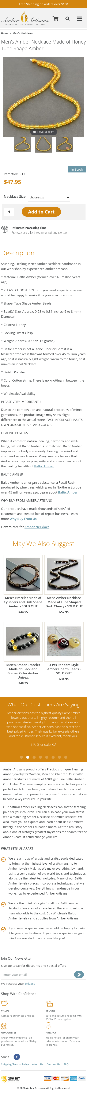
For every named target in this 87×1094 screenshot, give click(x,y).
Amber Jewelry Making (24, 868)
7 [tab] (59, 757)
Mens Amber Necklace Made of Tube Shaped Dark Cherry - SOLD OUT (64, 602)
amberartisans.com (25, 18)
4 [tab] (40, 757)
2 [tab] (28, 757)
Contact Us (53, 1064)
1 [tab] (21, 757)
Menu (80, 18)
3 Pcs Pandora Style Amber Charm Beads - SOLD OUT (64, 669)
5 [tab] (47, 757)
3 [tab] (34, 757)
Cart (56, 18)
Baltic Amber (44, 466)
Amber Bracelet (65, 817)
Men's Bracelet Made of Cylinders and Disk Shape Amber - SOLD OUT (23, 602)
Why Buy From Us (23, 519)
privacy (30, 984)
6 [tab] (53, 757)
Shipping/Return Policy (15, 1064)
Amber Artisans (68, 918)
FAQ (66, 1064)
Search (68, 18)
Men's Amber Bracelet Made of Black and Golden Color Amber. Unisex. (23, 671)
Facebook (17, 1057)
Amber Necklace (36, 527)
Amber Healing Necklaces (39, 807)
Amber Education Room (39, 827)
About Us (37, 1064)
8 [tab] (66, 757)
